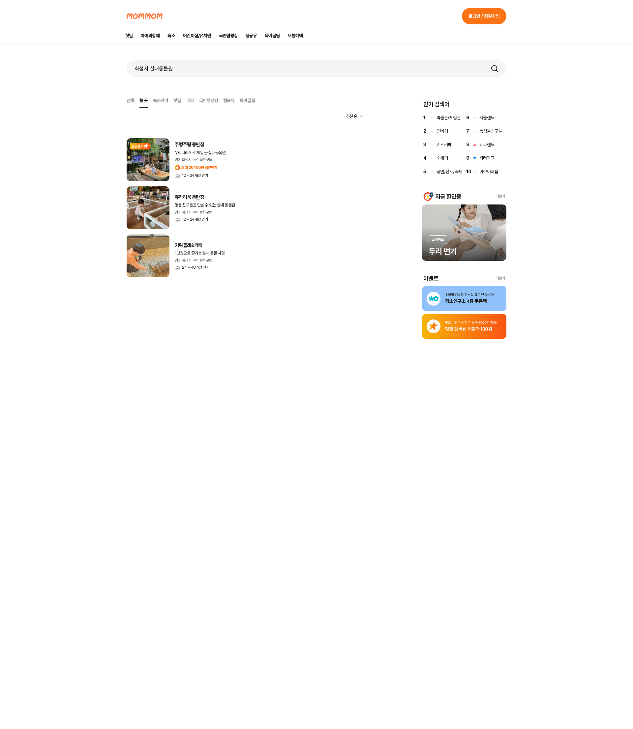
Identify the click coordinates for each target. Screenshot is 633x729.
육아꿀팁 (272, 35)
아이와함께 (150, 35)
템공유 (251, 35)
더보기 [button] (500, 196)
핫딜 (129, 35)
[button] (494, 68)
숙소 (171, 35)
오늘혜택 (295, 35)
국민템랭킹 (228, 35)
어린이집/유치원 (197, 35)
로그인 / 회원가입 (484, 16)
